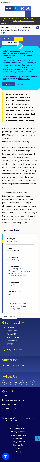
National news (11, 241)
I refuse (20, 84)
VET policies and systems (17, 276)
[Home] (5, 3)
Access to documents (18, 435)
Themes (5, 395)
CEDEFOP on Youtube (16, 382)
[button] (5, 456)
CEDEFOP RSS (32, 382)
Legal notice (18, 448)
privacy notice (24, 79)
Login (22, 8)
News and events (10, 404)
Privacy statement (18, 442)
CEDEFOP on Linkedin (21, 382)
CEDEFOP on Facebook (4, 382)
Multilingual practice (18, 432)
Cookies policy (18, 438)
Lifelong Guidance (12, 285)
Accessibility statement (18, 428)
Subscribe (9, 360)
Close (37, 27)
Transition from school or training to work (18, 307)
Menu (27, 14)
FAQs (18, 425)
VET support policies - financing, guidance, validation (19, 272)
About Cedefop (9, 409)
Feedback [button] (37, 438)
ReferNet (9, 294)
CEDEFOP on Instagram (27, 382)
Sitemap (18, 451)
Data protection (18, 445)
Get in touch (11, 322)
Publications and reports (13, 400)
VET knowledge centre (16, 269)
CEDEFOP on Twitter (10, 382)
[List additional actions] (12, 8)
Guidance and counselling (18, 303)
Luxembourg (14, 259)
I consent (8, 84)
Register (28, 8)
